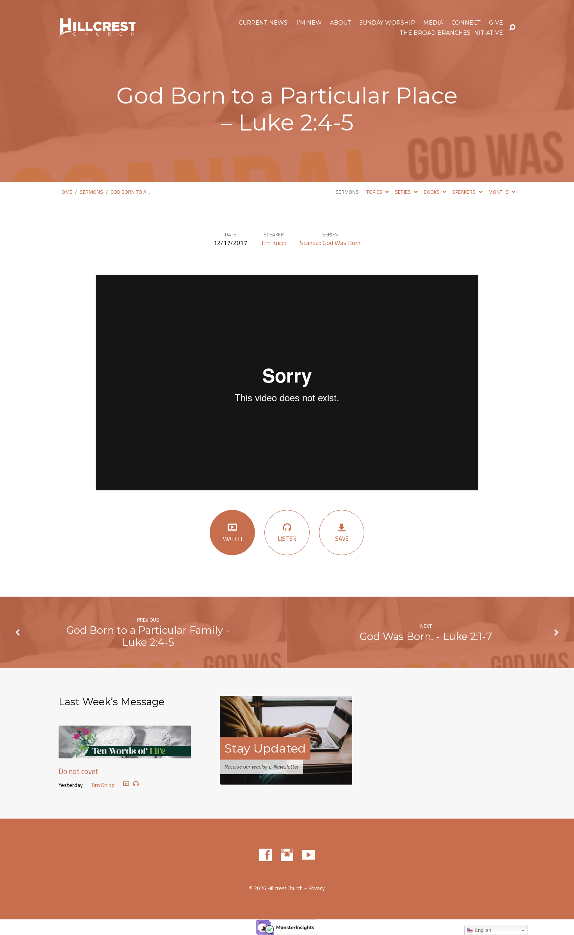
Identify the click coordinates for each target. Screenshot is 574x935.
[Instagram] (287, 855)
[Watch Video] (126, 784)
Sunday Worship (387, 22)
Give (496, 22)
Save (342, 538)
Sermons (91, 192)
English (482, 930)
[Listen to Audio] (136, 784)
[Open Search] (512, 28)
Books (432, 192)
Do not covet (78, 771)
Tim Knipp (273, 242)
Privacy (316, 888)
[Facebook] (265, 855)
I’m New (309, 22)
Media (433, 22)
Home (65, 192)
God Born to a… (130, 192)
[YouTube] (308, 855)
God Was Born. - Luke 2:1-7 (426, 636)
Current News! (264, 22)
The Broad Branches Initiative (451, 33)
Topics (374, 192)
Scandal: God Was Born (330, 242)
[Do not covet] (125, 752)
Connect (466, 22)
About (340, 22)
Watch (232, 539)
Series (403, 192)
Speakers (464, 192)
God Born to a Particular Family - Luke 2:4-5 (148, 636)
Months (499, 192)
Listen (287, 538)
